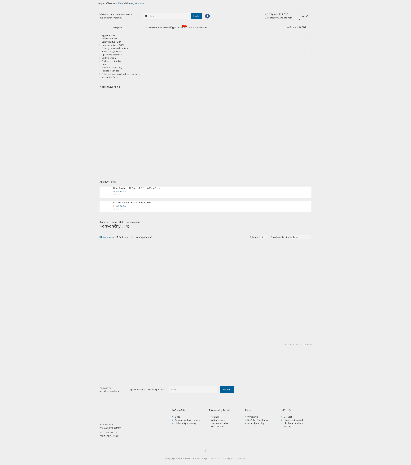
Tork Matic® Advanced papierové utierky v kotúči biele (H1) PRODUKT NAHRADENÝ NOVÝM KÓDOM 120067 (284, 154)
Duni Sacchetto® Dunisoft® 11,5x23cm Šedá (136, 188)
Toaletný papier (133, 221)
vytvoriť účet (138, 3)
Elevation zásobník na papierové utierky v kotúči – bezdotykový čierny (125, 152)
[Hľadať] (196, 16)
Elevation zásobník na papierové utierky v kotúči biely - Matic (177, 152)
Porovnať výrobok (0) (141, 237)
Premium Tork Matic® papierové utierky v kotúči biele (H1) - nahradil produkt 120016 (231, 152)
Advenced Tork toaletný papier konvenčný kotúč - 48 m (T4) (131, 310)
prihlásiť (120, 3)
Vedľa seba (108, 237)
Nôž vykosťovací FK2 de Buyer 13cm (132, 202)
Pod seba (123, 237)
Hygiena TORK (116, 221)
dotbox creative (216, 458)
